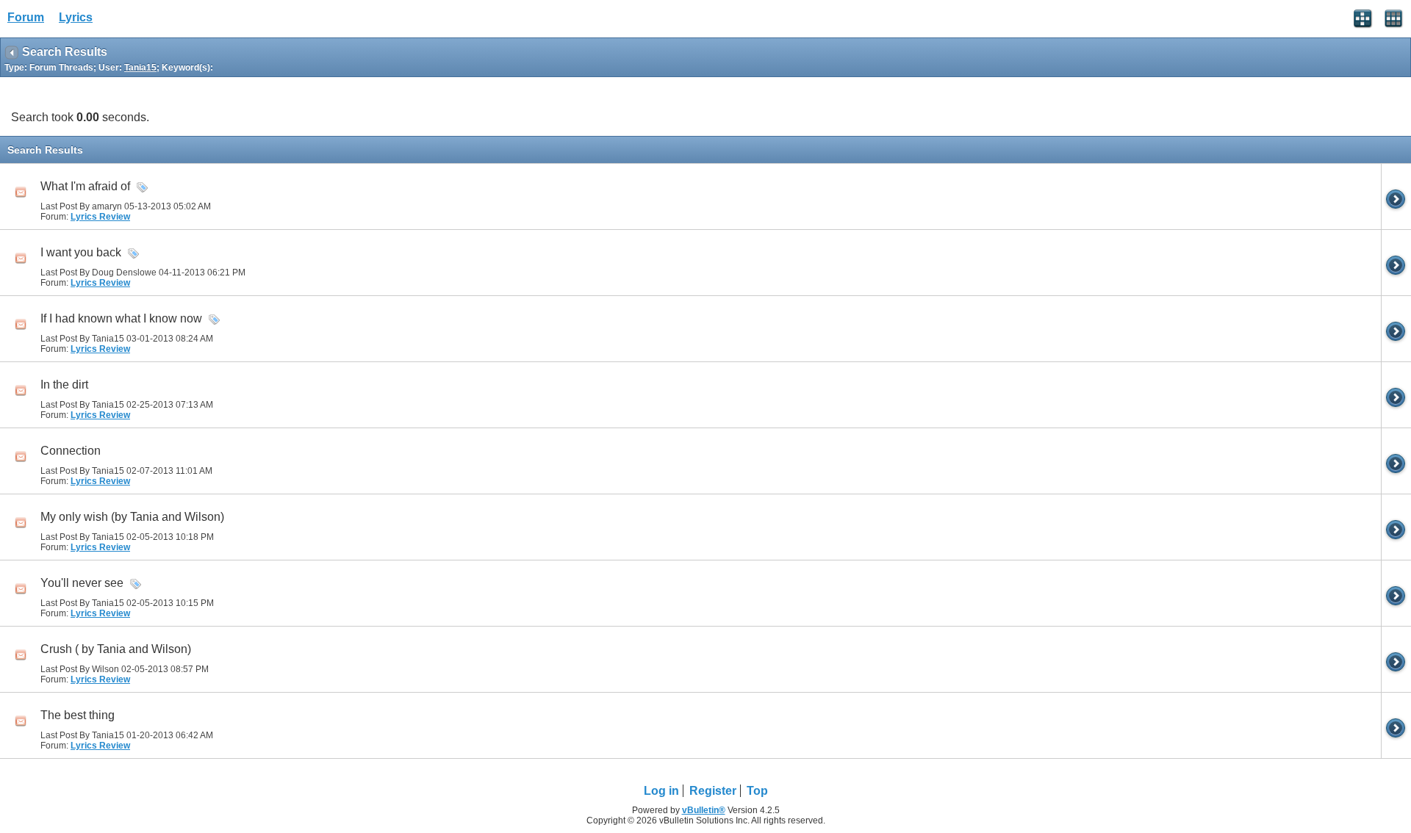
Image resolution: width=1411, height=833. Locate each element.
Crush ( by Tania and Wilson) (115, 649)
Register (712, 791)
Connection (70, 450)
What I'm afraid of (85, 186)
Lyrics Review (100, 217)
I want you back (80, 252)
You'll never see (81, 583)
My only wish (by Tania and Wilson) (132, 517)
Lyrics (76, 17)
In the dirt (64, 384)
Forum (25, 17)
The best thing (77, 715)
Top (757, 791)
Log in (661, 791)
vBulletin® (703, 810)
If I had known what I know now (121, 318)
